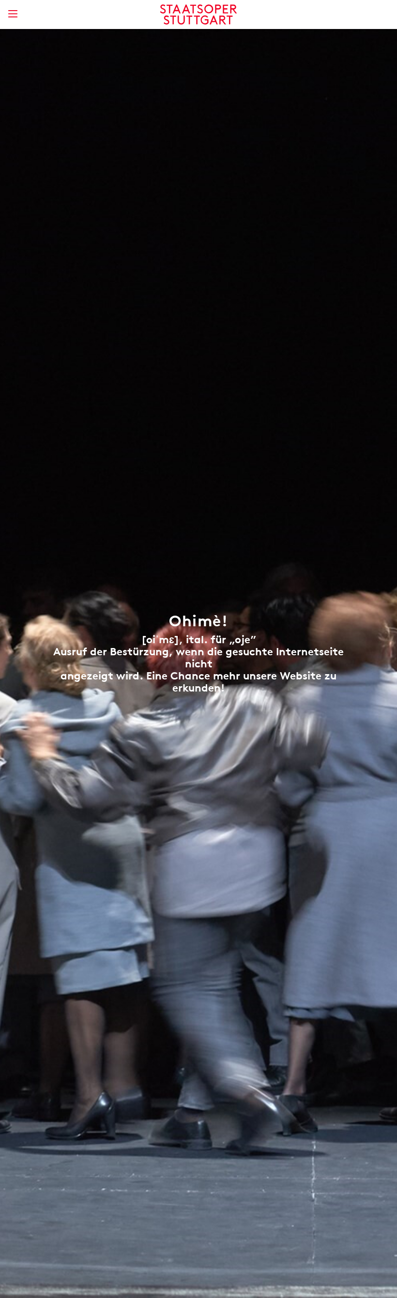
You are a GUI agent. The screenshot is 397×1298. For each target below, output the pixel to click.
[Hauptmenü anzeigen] (12, 13)
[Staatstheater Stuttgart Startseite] (198, 14)
